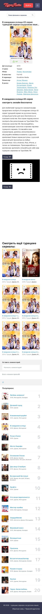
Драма (19, 71)
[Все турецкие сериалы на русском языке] (12, 5)
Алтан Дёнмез (22, 80)
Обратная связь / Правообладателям (26, 609)
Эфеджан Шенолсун (30, 94)
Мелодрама (27, 71)
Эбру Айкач (28, 92)
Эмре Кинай (28, 90)
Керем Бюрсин (22, 83)
